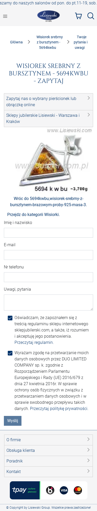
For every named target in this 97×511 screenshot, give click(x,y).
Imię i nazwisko (18, 222)
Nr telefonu (14, 267)
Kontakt (13, 471)
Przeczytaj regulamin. (34, 342)
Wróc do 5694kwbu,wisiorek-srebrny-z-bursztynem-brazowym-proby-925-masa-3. (48, 201)
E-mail (10, 244)
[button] (48, 101)
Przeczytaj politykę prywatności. (59, 408)
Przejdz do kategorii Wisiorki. (33, 214)
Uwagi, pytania (17, 289)
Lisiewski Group (39, 507)
